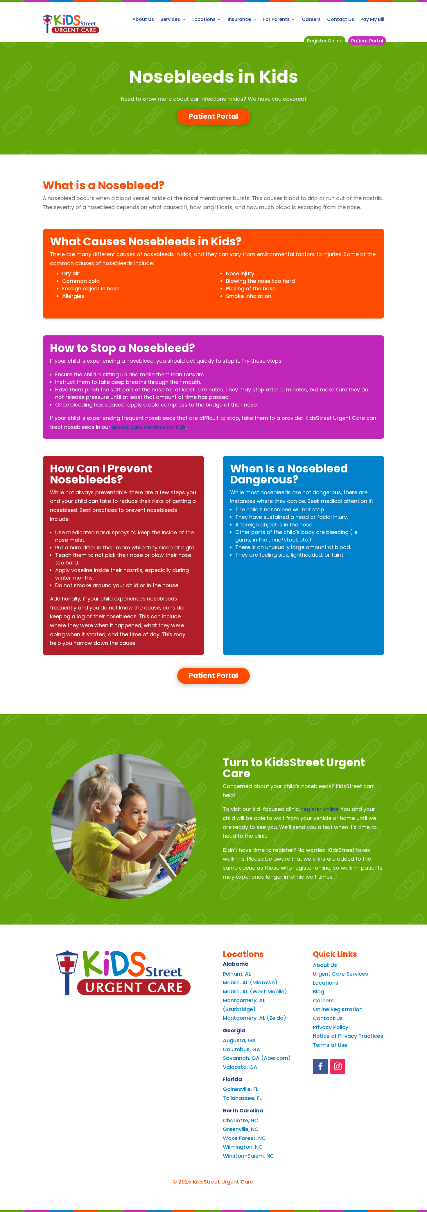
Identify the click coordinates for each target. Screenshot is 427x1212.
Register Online (324, 40)
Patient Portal (367, 40)
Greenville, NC (241, 1129)
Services (170, 19)
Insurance (239, 19)
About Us (143, 19)
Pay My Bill (372, 19)
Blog (318, 991)
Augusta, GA (239, 1040)
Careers (311, 19)
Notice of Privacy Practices (348, 1036)
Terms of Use (330, 1045)
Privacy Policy (330, 1027)
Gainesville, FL (240, 1089)
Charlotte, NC (240, 1120)
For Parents (276, 19)
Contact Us (340, 19)
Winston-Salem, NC (248, 1155)
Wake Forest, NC (244, 1138)
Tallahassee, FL (242, 1098)
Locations (204, 19)
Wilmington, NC (243, 1146)
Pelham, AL (237, 973)
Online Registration (338, 1009)
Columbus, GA (241, 1049)
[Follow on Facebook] (320, 1066)
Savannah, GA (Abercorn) (257, 1058)
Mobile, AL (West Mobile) (255, 991)
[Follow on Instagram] (337, 1066)
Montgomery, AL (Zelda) (254, 1018)
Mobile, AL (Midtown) (250, 982)
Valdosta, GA (240, 1067)
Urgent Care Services (340, 973)
